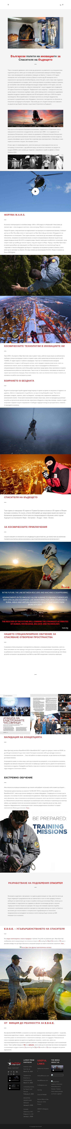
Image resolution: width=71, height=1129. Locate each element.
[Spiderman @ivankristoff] (57, 1087)
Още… (28, 808)
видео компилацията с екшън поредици (19, 938)
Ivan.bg (39, 1090)
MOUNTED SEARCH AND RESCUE (27, 1100)
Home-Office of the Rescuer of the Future (42, 1102)
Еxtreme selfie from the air (27, 1068)
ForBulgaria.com (42, 1085)
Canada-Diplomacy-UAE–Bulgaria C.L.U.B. (28, 1111)
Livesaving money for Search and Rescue (28, 1089)
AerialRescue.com (42, 1080)
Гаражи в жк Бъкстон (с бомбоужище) (27, 1078)
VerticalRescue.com (43, 1075)
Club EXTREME (42, 1094)
